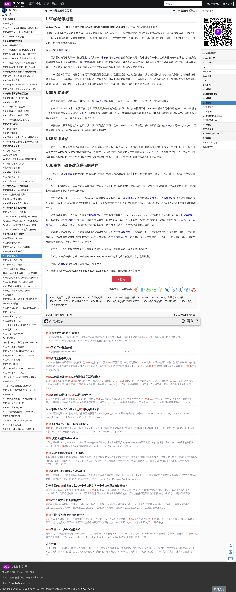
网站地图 (68, 589)
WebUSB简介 (9, 338)
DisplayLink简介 (10, 303)
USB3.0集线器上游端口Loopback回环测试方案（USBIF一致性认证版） (35, 412)
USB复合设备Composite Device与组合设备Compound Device (30, 355)
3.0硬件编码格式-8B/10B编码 (65, 453)
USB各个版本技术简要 (13, 347)
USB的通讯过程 (10, 256)
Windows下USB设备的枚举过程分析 (19, 229)
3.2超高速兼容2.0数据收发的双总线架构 (73, 376)
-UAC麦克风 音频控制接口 (63, 500)
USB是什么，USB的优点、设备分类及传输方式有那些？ (29, 28)
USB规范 (207, 89)
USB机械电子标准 (11, 168)
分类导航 (210, 53)
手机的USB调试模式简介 (14, 269)
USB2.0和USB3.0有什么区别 (16, 111)
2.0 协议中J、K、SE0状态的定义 (67, 424)
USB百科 (207, 98)
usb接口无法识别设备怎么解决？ (18, 386)
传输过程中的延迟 (59, 358)
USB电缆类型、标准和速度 (15, 186)
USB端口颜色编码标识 (13, 163)
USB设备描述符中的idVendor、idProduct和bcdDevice (27, 89)
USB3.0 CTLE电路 (11, 416)
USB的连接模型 (10, 133)
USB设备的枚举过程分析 (14, 207)
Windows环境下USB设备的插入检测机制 (21, 225)
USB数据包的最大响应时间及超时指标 (21, 277)
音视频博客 (208, 147)
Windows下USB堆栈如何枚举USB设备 (20, 221)
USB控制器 (153, 152)
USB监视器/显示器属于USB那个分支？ (21, 299)
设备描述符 (129, 198)
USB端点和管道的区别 (13, 199)
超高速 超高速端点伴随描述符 (65, 471)
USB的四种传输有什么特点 (15, 203)
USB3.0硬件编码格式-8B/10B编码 (18, 282)
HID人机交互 (209, 58)
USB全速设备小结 (11, 316)
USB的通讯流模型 (11, 243)
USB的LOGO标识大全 (13, 102)
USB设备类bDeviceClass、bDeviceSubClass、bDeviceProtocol (31, 85)
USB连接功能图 (10, 329)
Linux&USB (208, 63)
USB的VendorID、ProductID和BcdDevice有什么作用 (27, 308)
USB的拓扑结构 (10, 124)
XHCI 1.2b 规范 (210, 142)
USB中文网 (30, 589)
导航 (54, 3)
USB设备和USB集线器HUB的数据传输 (21, 137)
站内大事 (51, 543)
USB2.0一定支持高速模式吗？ (17, 119)
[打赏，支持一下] (230, 559)
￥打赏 (121, 279)
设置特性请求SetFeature (62, 333)
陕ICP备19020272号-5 (83, 589)
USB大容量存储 (210, 94)
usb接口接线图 (10, 155)
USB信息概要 (9, 19)
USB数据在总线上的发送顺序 (16, 247)
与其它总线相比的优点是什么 (65, 514)
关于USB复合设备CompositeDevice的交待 (22, 368)
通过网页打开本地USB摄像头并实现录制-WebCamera (27, 377)
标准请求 (101, 101)
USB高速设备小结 (11, 321)
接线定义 (66, 50)
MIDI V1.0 (207, 67)
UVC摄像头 (208, 129)
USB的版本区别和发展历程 (15, 93)
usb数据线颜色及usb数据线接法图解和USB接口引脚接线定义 (31, 159)
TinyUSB (207, 71)
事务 (103, 57)
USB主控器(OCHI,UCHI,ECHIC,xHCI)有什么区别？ (26, 181)
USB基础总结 (9, 394)
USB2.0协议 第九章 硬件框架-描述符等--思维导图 (25, 63)
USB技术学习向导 (11, 381)
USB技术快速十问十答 (13, 403)
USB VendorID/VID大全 (13, 36)
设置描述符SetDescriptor (62, 438)
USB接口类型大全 (11, 146)
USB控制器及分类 (11, 172)
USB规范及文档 (210, 120)
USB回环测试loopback (13, 407)
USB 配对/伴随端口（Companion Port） (21, 286)
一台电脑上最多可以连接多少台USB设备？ (23, 325)
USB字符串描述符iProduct (15, 373)
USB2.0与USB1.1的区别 (14, 106)
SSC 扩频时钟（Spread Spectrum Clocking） (23, 420)
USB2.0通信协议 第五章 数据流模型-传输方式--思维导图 (29, 54)
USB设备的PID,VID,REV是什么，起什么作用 (23, 390)
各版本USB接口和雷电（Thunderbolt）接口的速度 (26, 342)
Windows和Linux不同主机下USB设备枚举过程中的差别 (28, 216)
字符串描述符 (123, 232)
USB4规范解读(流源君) (213, 116)
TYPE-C (207, 85)
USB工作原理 (9, 312)
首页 (31, 3)
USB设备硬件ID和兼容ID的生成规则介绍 (22, 351)
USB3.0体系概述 (10, 364)
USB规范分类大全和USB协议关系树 (19, 71)
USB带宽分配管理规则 (13, 334)
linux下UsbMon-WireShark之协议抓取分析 (73, 409)
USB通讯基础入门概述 (13, 234)
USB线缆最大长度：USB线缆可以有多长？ (23, 399)
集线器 (69, 173)
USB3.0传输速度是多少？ (15, 194)
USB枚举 (63, 263)
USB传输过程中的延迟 (13, 251)
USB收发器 (8, 295)
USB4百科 (207, 111)
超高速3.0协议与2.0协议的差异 (68, 394)
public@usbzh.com (20, 583)
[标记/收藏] (230, 546)
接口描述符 (185, 219)
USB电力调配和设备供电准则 (16, 290)
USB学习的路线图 (11, 360)
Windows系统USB (211, 133)
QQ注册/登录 (213, 3)
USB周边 (207, 124)
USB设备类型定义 (11, 80)
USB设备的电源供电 (12, 260)
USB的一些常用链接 (12, 264)
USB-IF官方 (208, 107)
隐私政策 (59, 589)
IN (83, 113)
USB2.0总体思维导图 (12, 41)
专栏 (38, 3)
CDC (205, 80)
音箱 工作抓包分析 (59, 347)
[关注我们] (230, 552)
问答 (62, 3)
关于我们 (41, 589)
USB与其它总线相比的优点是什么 (18, 32)
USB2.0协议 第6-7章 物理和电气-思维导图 (22, 58)
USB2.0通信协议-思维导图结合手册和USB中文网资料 (27, 50)
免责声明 (50, 589)
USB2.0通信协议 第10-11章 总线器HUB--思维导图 (26, 67)
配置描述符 (95, 215)
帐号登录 (227, 3)
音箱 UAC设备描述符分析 (63, 529)
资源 (46, 3)
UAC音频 (207, 76)
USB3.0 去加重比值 (12, 425)
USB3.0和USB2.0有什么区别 (16, 115)
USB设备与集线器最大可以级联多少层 (21, 141)
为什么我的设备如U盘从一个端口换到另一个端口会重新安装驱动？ (86, 485)
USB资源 (207, 138)
